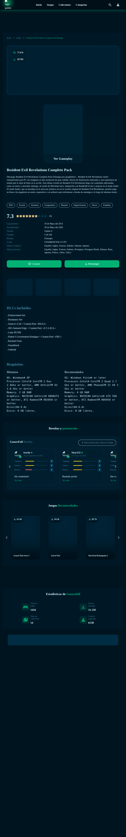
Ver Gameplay (63, 158)
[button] (18, 454)
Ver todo (18, 480)
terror (94, 205)
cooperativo (50, 205)
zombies (107, 205)
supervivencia (80, 205)
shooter (64, 205)
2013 (11, 205)
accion (22, 205)
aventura (35, 205)
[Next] (115, 466)
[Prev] (10, 466)
